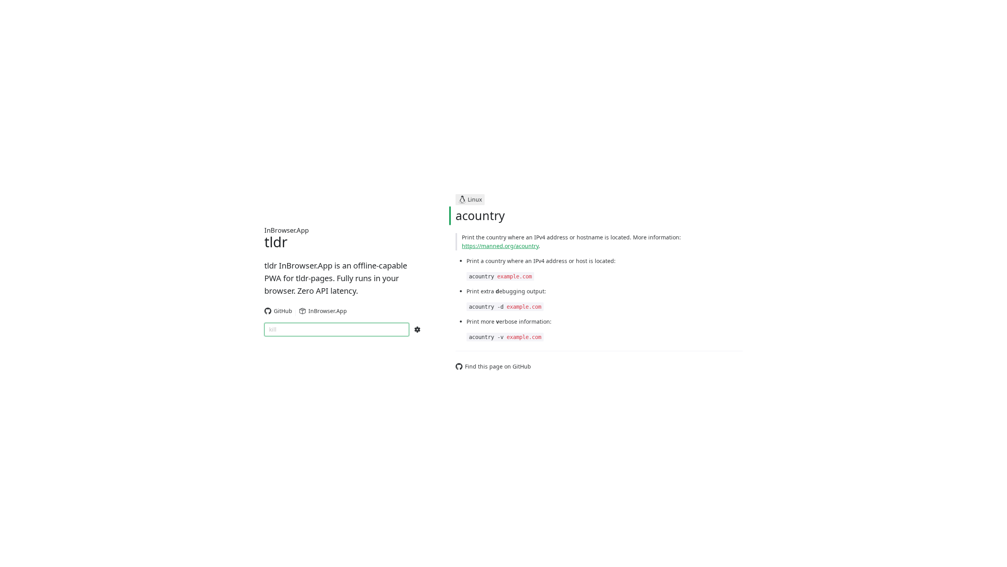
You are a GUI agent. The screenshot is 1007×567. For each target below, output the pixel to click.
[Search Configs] (417, 329)
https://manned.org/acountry (500, 246)
